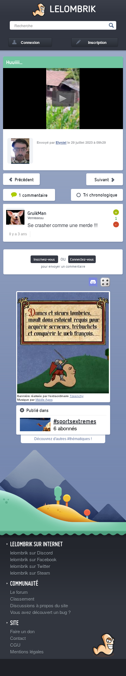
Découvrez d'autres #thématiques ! (63, 439)
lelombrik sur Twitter (30, 566)
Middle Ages (44, 399)
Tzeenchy (76, 396)
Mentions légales (27, 651)
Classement (22, 598)
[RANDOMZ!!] (105, 282)
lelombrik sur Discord (31, 552)
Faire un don (22, 631)
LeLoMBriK (103, 646)
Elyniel (61, 142)
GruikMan (37, 213)
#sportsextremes (75, 421)
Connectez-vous (82, 259)
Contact (18, 638)
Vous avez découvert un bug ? (40, 612)
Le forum (19, 592)
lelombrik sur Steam (30, 572)
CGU (15, 645)
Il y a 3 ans (18, 234)
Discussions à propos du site (39, 605)
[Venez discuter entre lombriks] (93, 282)
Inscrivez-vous (44, 259)
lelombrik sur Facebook (33, 559)
